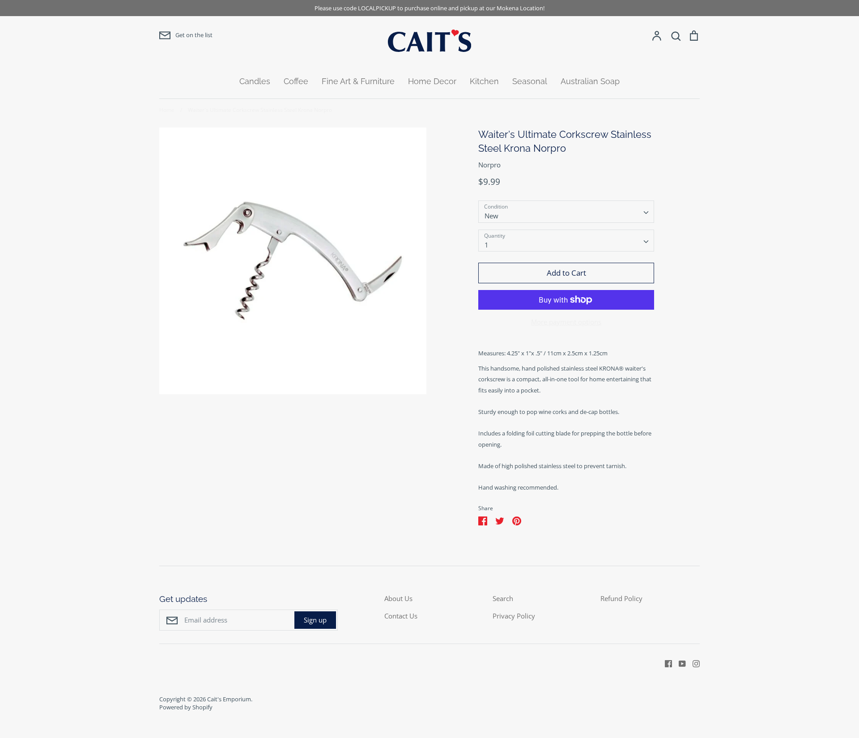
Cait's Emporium (229, 699)
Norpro (489, 164)
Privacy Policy (514, 615)
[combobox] (566, 211)
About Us (398, 598)
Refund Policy (621, 598)
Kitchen (484, 81)
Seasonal (529, 81)
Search (503, 598)
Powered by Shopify (186, 707)
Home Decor (432, 81)
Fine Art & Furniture (358, 81)
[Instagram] (693, 662)
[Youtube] (679, 662)
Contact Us (400, 615)
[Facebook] (665, 662)
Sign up (315, 619)
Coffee (296, 81)
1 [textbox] (487, 244)
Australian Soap (590, 81)
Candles (254, 81)
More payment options (566, 321)
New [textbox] (491, 215)
